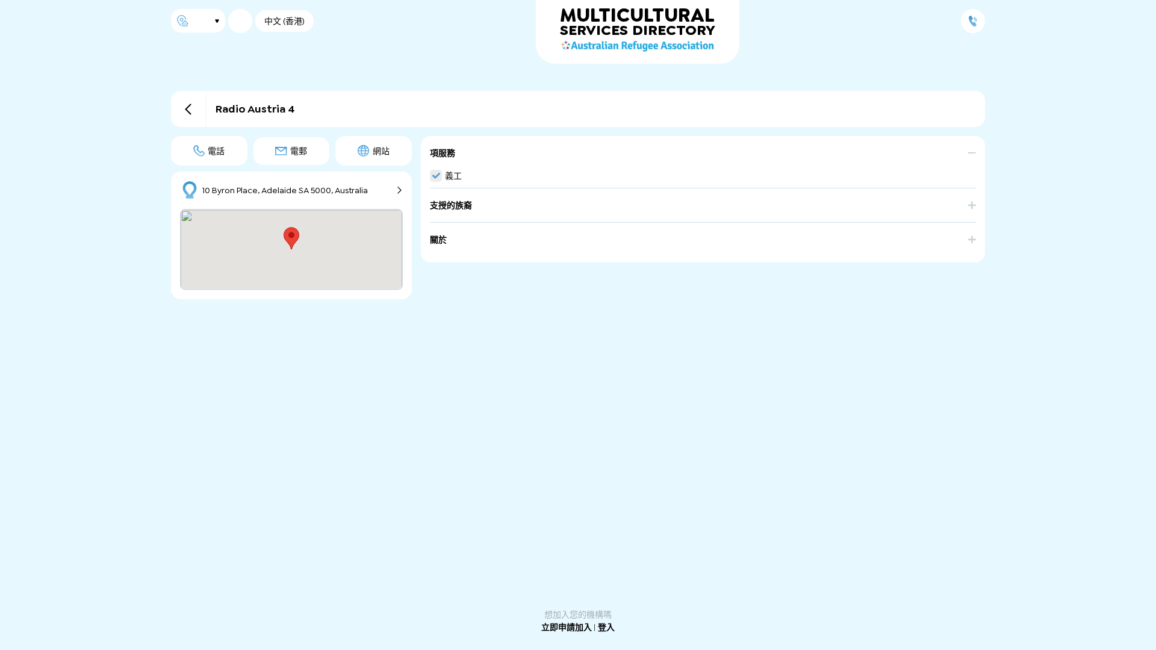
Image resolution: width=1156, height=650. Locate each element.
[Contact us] (973, 21)
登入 (606, 627)
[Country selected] (240, 21)
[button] (703, 159)
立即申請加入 (567, 627)
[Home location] (198, 20)
